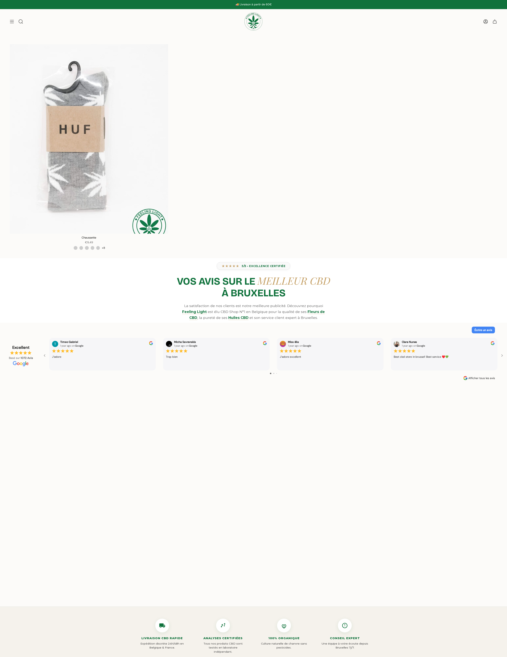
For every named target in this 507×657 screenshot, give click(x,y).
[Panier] (494, 21)
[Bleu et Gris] (81, 248)
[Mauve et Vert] (92, 248)
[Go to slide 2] (273, 373)
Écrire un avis (483, 330)
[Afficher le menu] (12, 21)
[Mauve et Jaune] (98, 248)
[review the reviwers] (151, 344)
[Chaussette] (89, 139)
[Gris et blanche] (75, 248)
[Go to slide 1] (270, 373)
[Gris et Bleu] (87, 248)
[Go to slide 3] (276, 373)
